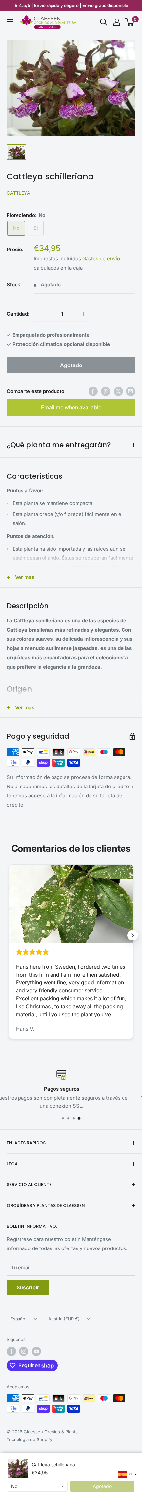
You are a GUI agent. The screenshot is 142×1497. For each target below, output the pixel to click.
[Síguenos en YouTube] (36, 1351)
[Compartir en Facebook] (93, 391)
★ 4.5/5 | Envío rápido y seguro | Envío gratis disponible (71, 5)
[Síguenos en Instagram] (23, 1351)
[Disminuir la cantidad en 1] (41, 314)
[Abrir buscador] (103, 22)
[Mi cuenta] (116, 22)
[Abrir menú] (10, 21)
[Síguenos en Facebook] (11, 1351)
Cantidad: (18, 314)
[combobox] (38, 1486)
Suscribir (28, 1287)
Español (18, 1318)
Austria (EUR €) (64, 1318)
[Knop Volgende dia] (132, 935)
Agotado (71, 365)
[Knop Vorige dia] (9, 935)
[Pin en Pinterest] (105, 391)
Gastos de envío (101, 258)
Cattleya (18, 193)
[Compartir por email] (130, 391)
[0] (130, 22)
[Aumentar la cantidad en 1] (83, 314)
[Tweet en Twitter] (118, 391)
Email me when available (71, 407)
